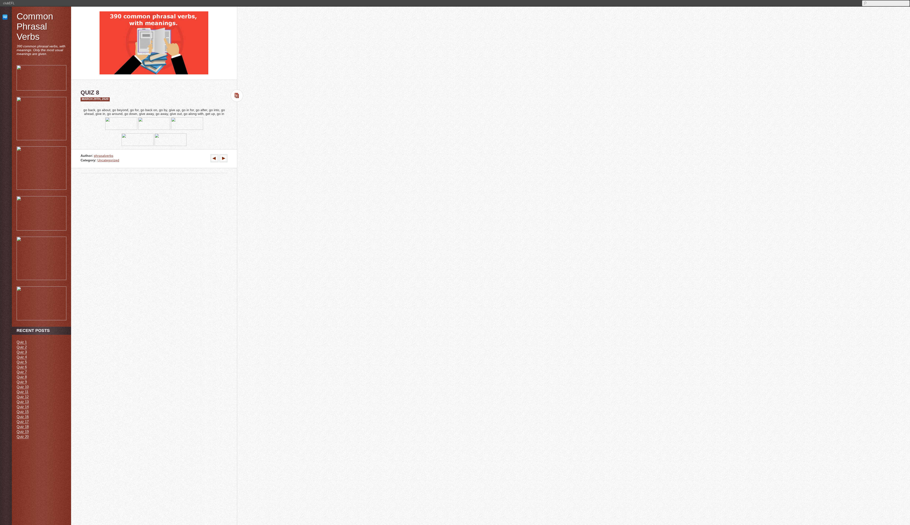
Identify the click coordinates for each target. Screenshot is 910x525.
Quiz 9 (22, 382)
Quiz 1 (22, 342)
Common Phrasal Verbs (35, 26)
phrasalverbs (103, 156)
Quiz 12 (23, 397)
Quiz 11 (22, 392)
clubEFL (8, 3)
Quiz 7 (22, 372)
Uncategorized (108, 160)
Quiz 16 (23, 417)
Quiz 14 (23, 407)
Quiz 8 (22, 377)
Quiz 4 (22, 357)
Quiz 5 (22, 362)
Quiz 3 (22, 352)
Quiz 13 (23, 402)
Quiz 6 (22, 367)
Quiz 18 (23, 427)
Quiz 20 (23, 436)
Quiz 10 (23, 387)
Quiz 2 (22, 347)
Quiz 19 (23, 432)
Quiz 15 (23, 412)
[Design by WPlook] (6, 17)
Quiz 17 (23, 422)
